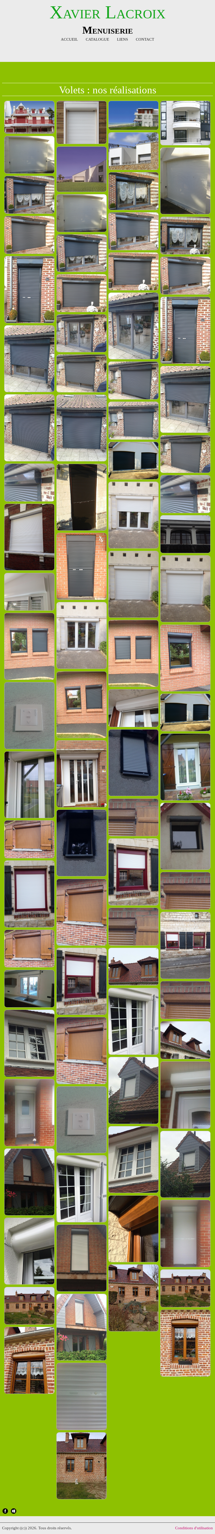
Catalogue (97, 39)
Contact (145, 39)
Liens (122, 39)
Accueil (69, 39)
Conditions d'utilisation (194, 1528)
